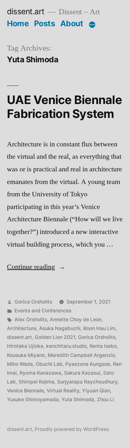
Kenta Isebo (103, 346)
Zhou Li (105, 399)
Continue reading (36, 266)
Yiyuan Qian (96, 391)
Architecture (21, 328)
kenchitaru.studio (66, 346)
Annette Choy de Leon (76, 319)
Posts (44, 23)
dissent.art (25, 11)
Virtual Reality (63, 391)
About (71, 23)
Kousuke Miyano (26, 355)
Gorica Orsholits (33, 302)
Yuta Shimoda (78, 399)
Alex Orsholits (31, 319)
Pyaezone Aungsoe (87, 364)
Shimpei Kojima (36, 382)
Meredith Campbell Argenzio (81, 355)
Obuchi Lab (49, 364)
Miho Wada (20, 364)
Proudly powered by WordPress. (72, 429)
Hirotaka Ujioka (25, 346)
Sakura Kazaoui (82, 373)
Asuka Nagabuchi (59, 328)
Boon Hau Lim (99, 328)
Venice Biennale (25, 391)
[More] (92, 24)
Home (18, 23)
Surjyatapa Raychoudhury (87, 382)
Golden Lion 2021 (55, 337)
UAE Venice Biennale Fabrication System (64, 107)
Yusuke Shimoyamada (33, 399)
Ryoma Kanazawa (40, 373)
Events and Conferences (43, 311)
